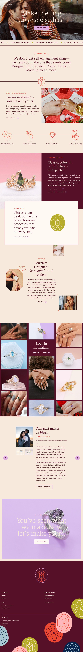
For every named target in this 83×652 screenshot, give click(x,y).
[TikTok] (5, 617)
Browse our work (40, 353)
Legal (3, 602)
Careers (4, 599)
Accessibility (4, 625)
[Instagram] (2, 617)
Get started (41, 28)
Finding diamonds (54, 189)
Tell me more (11, 118)
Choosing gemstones (56, 192)
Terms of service (5, 622)
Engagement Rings (49, 595)
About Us (4, 595)
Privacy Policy (5, 623)
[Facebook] (7, 617)
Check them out (20, 237)
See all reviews (44, 487)
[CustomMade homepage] (7, 6)
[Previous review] (5, 458)
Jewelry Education (49, 602)
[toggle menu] (81, 3)
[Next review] (77, 458)
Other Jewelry (48, 599)
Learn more (40, 302)
